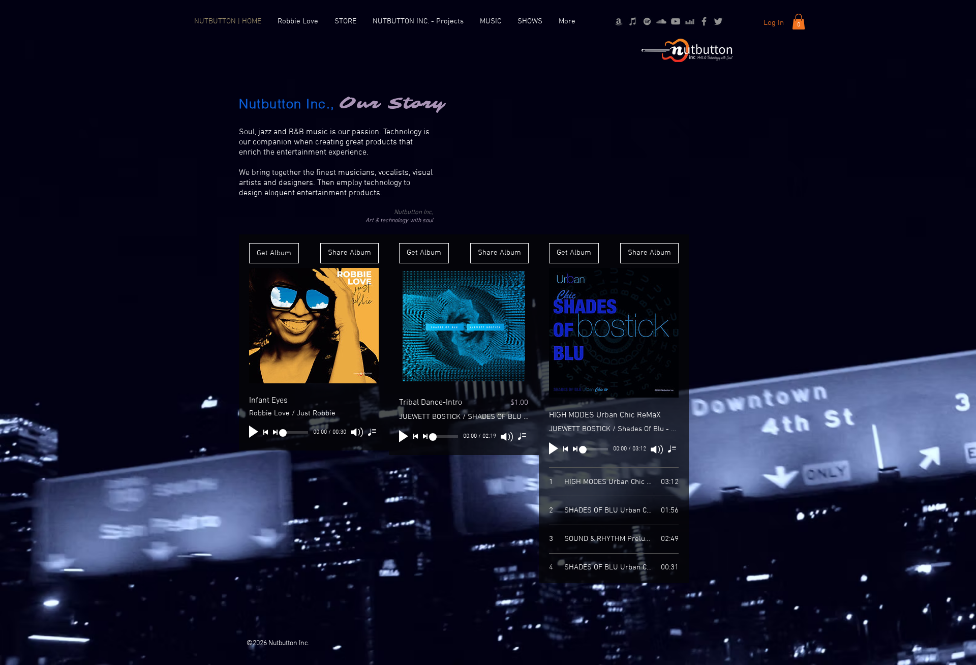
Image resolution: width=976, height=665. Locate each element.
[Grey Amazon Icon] (618, 21)
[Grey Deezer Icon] (689, 21)
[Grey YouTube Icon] (675, 21)
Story (413, 103)
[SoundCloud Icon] (661, 21)
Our (359, 103)
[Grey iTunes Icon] (632, 21)
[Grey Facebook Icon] (704, 21)
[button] (798, 21)
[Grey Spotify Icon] (647, 21)
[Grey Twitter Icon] (718, 21)
